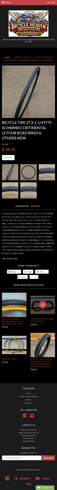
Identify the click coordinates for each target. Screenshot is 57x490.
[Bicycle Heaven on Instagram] (32, 416)
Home (7, 57)
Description (22, 206)
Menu (7, 2)
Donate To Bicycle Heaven (28, 396)
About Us (28, 400)
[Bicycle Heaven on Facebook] (25, 416)
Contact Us (28, 403)
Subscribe (48, 458)
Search (28, 393)
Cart (53, 2)
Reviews (35, 206)
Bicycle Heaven (34, 470)
